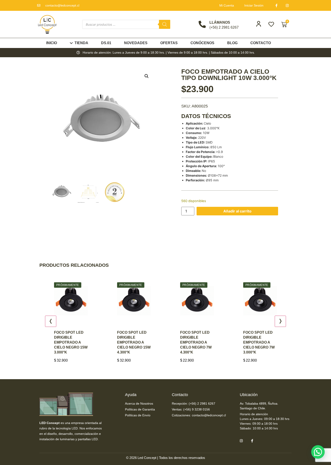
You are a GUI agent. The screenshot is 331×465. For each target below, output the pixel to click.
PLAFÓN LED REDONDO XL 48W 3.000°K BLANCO (270, 337)
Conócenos (202, 43)
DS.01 (106, 43)
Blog (232, 43)
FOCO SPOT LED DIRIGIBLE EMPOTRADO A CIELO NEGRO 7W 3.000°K (207, 342)
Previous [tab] (50, 321)
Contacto (260, 43)
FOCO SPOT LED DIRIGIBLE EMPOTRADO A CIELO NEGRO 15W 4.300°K (82, 342)
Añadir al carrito (237, 211)
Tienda (81, 43)
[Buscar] (164, 24)
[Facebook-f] (276, 5)
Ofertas (169, 43)
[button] (147, 76)
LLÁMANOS (219, 22)
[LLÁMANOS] (202, 24)
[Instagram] (287, 5)
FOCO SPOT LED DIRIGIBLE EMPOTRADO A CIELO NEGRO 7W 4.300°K (144, 342)
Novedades (135, 43)
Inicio (51, 43)
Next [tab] (280, 321)
